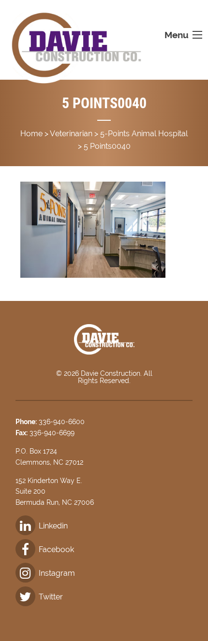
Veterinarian (71, 133)
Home (31, 133)
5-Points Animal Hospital (144, 133)
